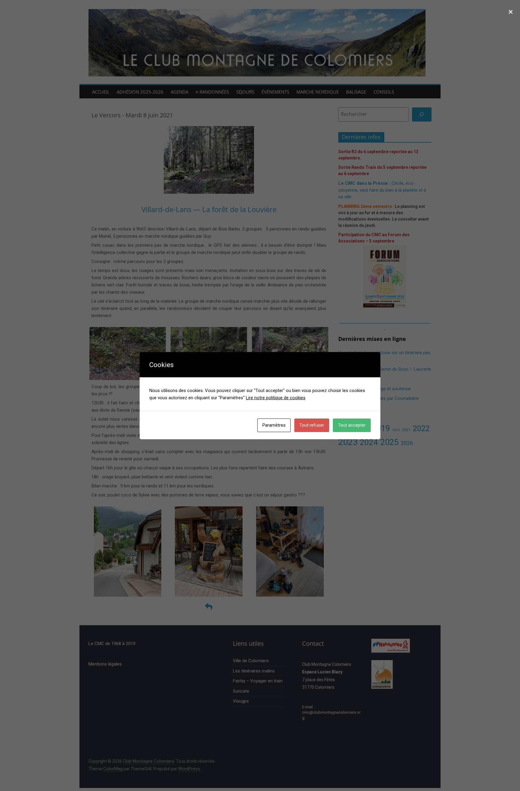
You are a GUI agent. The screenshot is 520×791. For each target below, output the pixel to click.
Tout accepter (352, 425)
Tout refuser (311, 425)
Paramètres (274, 425)
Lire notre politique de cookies (275, 397)
